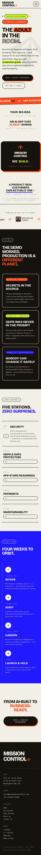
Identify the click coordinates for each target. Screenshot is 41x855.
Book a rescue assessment (17, 78)
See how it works (14, 86)
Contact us (7, 819)
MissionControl (8, 4)
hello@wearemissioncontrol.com (16, 794)
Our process (8, 811)
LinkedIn (6, 830)
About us (6, 816)
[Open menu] (36, 4)
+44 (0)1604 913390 (11, 797)
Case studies (8, 813)
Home (5, 808)
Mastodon (6, 835)
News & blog (8, 838)
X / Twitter (8, 833)
